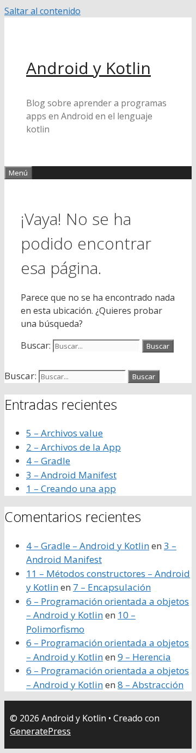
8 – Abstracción (150, 684)
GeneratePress (40, 731)
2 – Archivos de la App (73, 447)
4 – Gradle (48, 460)
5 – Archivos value (64, 433)
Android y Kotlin (88, 68)
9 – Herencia (144, 657)
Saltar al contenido (42, 11)
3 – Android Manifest (71, 475)
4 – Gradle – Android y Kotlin (87, 545)
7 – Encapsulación (112, 587)
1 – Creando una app (71, 488)
